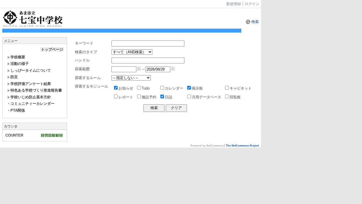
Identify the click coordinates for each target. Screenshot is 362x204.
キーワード (84, 43)
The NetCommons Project (242, 145)
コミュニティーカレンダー (32, 103)
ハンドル (82, 60)
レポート (125, 97)
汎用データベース (206, 97)
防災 (14, 77)
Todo (146, 88)
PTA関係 (17, 110)
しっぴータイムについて (30, 70)
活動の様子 (19, 63)
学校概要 (17, 57)
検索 (254, 22)
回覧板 (235, 97)
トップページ (52, 49)
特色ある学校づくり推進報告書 (36, 90)
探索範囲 (82, 69)
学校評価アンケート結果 (30, 84)
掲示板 (197, 88)
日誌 (168, 97)
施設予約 (149, 97)
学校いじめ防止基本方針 (30, 97)
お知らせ (125, 88)
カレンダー (174, 88)
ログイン (252, 4)
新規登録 (233, 4)
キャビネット (241, 88)
